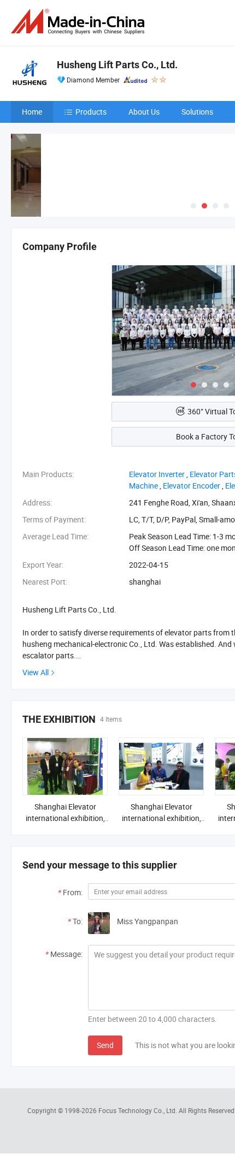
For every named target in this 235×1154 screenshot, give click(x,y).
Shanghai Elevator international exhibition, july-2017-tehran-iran (65, 818)
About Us (144, 111)
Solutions (197, 111)
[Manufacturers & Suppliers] (80, 21)
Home (32, 111)
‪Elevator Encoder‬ (191, 485)
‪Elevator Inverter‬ (157, 474)
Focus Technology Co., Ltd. (138, 1110)
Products (91, 111)
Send (105, 1045)
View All (35, 672)
